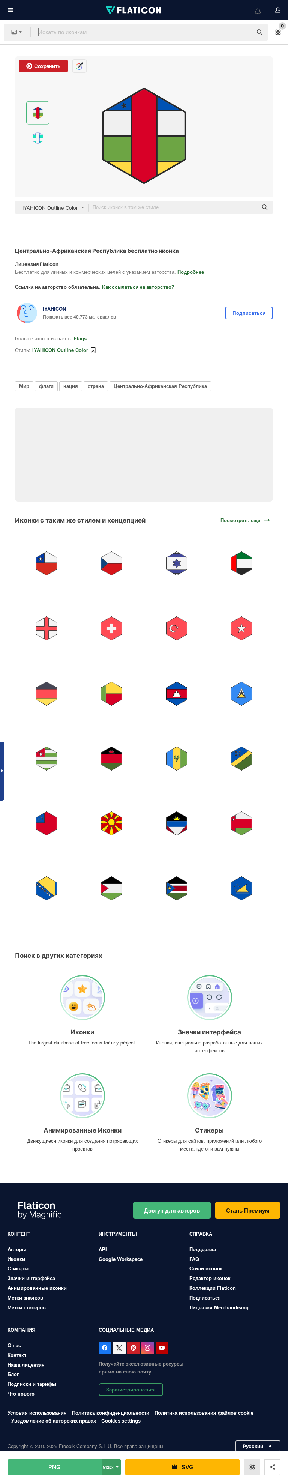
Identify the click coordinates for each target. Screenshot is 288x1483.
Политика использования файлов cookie (204, 1412)
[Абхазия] (46, 758)
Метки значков (25, 1297)
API (103, 1249)
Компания (21, 1329)
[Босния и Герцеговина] (46, 888)
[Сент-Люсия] (241, 693)
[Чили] (46, 563)
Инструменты (118, 1233)
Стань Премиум (247, 1210)
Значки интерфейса (31, 1278)
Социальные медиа (126, 1329)
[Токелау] (241, 888)
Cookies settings (121, 1421)
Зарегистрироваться (131, 1389)
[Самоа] (46, 823)
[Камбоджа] (177, 693)
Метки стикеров (27, 1307)
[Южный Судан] (177, 888)
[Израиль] (177, 563)
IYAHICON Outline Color (60, 349)
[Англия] (46, 628)
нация (70, 385)
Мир (24, 385)
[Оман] (241, 823)
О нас (14, 1345)
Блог (13, 1374)
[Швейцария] (111, 628)
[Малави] (111, 758)
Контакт (17, 1354)
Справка (200, 1233)
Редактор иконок (210, 1278)
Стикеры (18, 1268)
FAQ (194, 1258)
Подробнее (190, 271)
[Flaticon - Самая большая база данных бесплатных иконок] (134, 10)
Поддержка (202, 1249)
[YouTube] (162, 1348)
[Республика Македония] (111, 823)
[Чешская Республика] (111, 563)
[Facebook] (105, 1348)
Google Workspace (120, 1258)
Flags (80, 338)
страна (96, 385)
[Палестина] (111, 888)
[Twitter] (119, 1348)
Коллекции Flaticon (212, 1287)
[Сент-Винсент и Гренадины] (177, 758)
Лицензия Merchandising (219, 1307)
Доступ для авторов (172, 1210)
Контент (19, 1233)
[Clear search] (243, 32)
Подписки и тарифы (32, 1383)
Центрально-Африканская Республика (160, 385)
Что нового (21, 1393)
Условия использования (37, 1412)
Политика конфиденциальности (110, 1412)
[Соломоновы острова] (241, 758)
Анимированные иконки (37, 1287)
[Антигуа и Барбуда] (177, 823)
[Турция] (177, 628)
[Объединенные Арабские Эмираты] (241, 563)
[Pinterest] (133, 1348)
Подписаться (205, 1297)
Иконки (16, 1258)
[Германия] (46, 693)
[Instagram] (147, 1348)
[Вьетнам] (241, 628)
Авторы (17, 1249)
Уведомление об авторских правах (53, 1420)
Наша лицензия (26, 1364)
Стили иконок (206, 1268)
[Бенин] (111, 693)
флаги (46, 385)
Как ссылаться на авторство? (138, 287)
